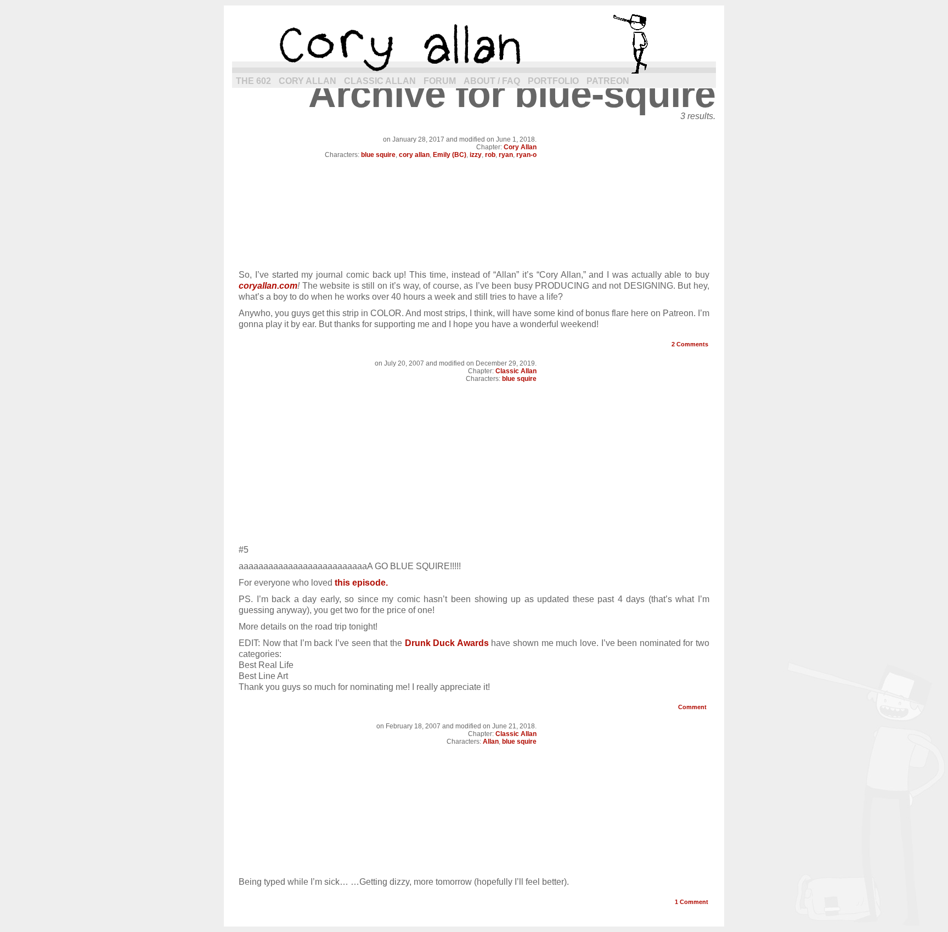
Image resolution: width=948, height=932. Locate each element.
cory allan (474, 44)
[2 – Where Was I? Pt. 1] (474, 258)
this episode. (361, 582)
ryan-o (526, 155)
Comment (693, 707)
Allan (491, 741)
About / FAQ (492, 81)
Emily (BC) (449, 155)
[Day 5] (474, 865)
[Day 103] (474, 533)
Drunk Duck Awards (447, 643)
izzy (476, 155)
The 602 (253, 81)
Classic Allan (380, 81)
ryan (506, 155)
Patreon (607, 81)
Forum (440, 81)
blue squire (378, 155)
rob (490, 155)
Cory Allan (307, 81)
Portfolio (553, 81)
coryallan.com (268, 285)
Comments (690, 344)
